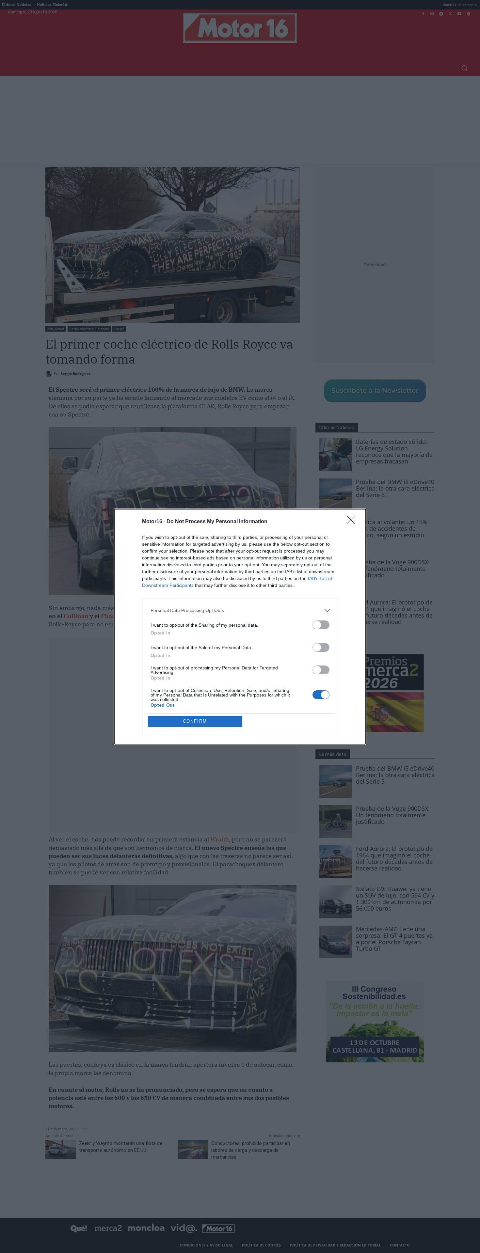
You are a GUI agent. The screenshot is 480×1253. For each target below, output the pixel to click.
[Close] (353, 522)
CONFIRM (195, 721)
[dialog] (240, 626)
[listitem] (240, 610)
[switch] (320, 624)
